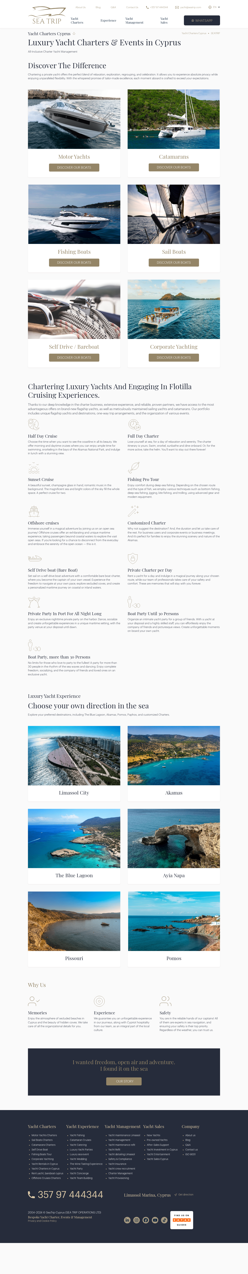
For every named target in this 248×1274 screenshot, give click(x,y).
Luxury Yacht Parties (81, 1150)
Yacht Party (76, 1169)
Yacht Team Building (81, 1178)
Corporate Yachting (43, 1159)
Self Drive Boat (40, 1150)
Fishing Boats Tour (42, 1154)
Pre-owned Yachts (157, 1140)
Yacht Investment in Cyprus (162, 1150)
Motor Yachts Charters (44, 1135)
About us (190, 1135)
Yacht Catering (78, 1145)
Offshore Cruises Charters (46, 1178)
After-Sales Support (158, 1145)
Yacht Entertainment (158, 1154)
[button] (216, 7)
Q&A (113, 7)
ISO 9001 (190, 1154)
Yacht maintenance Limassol (124, 1135)
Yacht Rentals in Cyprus (45, 1164)
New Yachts (153, 1135)
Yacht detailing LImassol (121, 1154)
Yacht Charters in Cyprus (45, 1169)
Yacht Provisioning (118, 1178)
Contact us (191, 1150)
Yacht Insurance (117, 1164)
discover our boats (74, 167)
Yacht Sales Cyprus (157, 1159)
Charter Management (120, 1173)
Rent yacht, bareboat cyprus (47, 1173)
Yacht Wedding (78, 1159)
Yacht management (119, 1140)
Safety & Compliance (120, 1159)
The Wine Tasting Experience (86, 1164)
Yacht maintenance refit (121, 1145)
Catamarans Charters (43, 1145)
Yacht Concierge (79, 1173)
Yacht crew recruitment (121, 1169)
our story (124, 1081)
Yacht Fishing (77, 1135)
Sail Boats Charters (42, 1140)
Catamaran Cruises (80, 1140)
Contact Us (132, 7)
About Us (81, 7)
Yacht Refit (114, 1150)
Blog (98, 7)
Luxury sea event (79, 1154)
